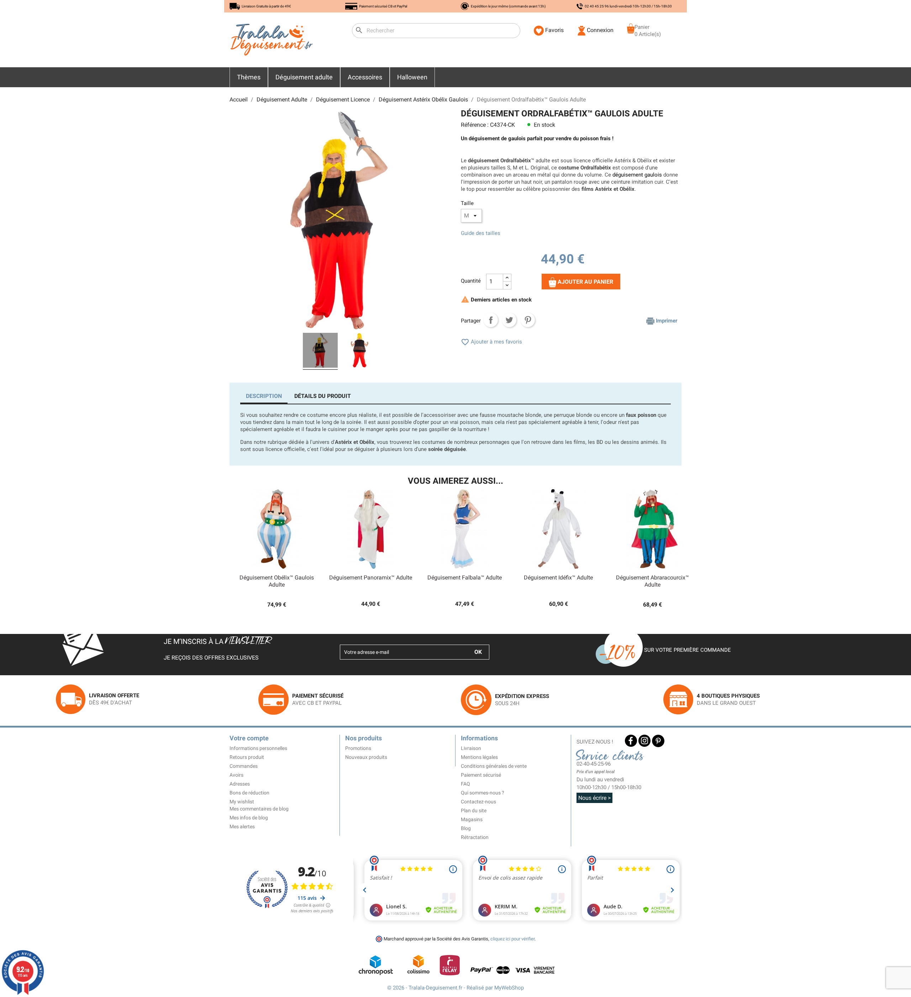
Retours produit (247, 757)
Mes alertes (242, 826)
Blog (466, 828)
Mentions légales (479, 757)
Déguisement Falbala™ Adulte (464, 577)
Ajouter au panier (584, 281)
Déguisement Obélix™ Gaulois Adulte (276, 581)
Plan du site (473, 810)
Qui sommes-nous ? (482, 793)
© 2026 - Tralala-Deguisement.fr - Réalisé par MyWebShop (455, 988)
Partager (491, 320)
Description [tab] (264, 396)
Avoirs (236, 775)
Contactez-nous (478, 801)
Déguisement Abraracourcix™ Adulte (652, 581)
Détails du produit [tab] (322, 396)
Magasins (472, 819)
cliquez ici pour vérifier (512, 938)
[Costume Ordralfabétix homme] (359, 351)
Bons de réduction (249, 793)
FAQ (465, 784)
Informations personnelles (258, 748)
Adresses (240, 784)
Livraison (471, 748)
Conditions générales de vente (494, 766)
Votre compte (249, 738)
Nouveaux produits (366, 757)
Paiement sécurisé (481, 775)
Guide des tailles (480, 233)
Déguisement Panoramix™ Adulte (370, 577)
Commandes (244, 766)
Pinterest (528, 320)
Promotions (358, 748)
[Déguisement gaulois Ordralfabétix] (320, 351)
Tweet (509, 320)
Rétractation (475, 837)
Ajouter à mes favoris (491, 342)
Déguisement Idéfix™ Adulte (558, 577)
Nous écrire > (594, 797)
